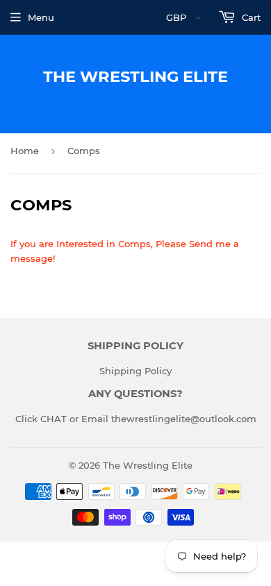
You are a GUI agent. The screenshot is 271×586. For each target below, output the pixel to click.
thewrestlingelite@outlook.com (183, 418)
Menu (41, 17)
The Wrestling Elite (135, 76)
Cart (250, 17)
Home (24, 150)
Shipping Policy (135, 370)
